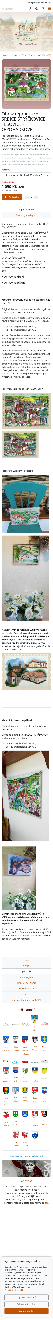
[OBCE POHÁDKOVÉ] (8, 8)
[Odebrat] (27, 197)
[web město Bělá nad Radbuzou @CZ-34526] (25, 1040)
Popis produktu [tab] (26, 209)
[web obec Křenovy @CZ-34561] (25, 1089)
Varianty (6, 169)
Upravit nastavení (27, 1297)
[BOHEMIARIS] (6, 1024)
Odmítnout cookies (26, 1304)
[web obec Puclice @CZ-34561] (25, 1113)
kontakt (26, 1181)
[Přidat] (36, 197)
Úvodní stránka (9, 55)
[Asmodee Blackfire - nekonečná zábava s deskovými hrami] (6, 1061)
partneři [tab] (26, 971)
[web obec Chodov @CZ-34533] (15, 1113)
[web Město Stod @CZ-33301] (44, 1039)
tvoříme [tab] (27, 965)
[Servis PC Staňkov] (44, 1023)
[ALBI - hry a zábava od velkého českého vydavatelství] (15, 1062)
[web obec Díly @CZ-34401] (44, 1070)
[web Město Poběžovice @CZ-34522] (16, 1089)
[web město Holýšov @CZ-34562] (16, 1069)
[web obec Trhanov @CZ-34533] (44, 1113)
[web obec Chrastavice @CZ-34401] (35, 1134)
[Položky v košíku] (37, 8)
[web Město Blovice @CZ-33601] (6, 1039)
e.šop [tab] (26, 959)
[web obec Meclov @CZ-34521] (25, 1069)
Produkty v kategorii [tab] (26, 215)
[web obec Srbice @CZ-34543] (35, 1090)
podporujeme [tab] (26, 977)
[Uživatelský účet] (30, 8)
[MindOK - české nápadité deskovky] (25, 1062)
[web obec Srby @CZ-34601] (44, 1090)
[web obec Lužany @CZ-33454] (25, 1134)
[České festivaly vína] (15, 1024)
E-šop (24, 55)
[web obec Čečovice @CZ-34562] (16, 1134)
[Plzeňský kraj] (44, 1061)
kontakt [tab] (27, 994)
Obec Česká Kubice (6, 1101)
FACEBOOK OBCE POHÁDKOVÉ (26, 1156)
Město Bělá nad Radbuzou (25, 1051)
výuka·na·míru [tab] (26, 988)
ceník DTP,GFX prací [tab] (27, 982)
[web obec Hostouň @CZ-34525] (6, 1070)
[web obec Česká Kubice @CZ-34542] (6, 1090)
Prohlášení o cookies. (14, 1290)
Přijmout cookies (26, 1311)
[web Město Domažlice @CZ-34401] (16, 1039)
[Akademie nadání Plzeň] (25, 1024)
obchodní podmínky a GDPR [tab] (26, 1000)
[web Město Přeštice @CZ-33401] (35, 1039)
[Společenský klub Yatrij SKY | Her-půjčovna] (26, 1168)
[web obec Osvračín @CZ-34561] (35, 1113)
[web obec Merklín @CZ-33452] (6, 1114)
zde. (47, 1202)
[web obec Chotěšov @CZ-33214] (35, 1069)
